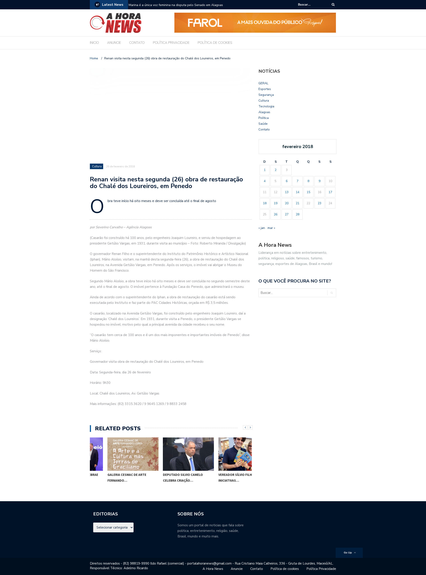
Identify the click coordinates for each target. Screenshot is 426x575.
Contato (264, 129)
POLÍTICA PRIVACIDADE (171, 42)
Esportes (264, 89)
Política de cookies (284, 569)
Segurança (266, 95)
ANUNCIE (114, 42)
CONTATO (137, 42)
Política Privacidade (321, 569)
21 (297, 203)
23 (319, 203)
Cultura (97, 166)
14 (297, 192)
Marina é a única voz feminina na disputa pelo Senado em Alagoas (176, 5)
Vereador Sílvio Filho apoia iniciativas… (224, 478)
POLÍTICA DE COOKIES (215, 42)
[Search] (333, 5)
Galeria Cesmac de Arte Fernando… (109, 478)
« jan (261, 228)
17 (330, 192)
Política (263, 118)
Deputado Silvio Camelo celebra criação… (165, 478)
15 (308, 192)
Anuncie (237, 569)
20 (286, 203)
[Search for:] (311, 5)
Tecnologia (266, 106)
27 (286, 214)
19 (275, 203)
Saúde (263, 124)
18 (264, 203)
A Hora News (213, 569)
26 (275, 214)
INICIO (94, 42)
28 (297, 214)
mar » (271, 228)
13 (286, 192)
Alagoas (264, 112)
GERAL (263, 83)
